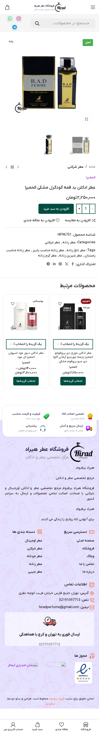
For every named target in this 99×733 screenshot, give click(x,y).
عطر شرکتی (76, 167)
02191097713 (69, 600)
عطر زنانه (69, 242)
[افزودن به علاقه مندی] (60, 303)
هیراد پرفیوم (57, 699)
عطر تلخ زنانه (76, 250)
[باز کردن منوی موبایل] (93, 7)
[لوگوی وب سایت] (49, 7)
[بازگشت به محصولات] (12, 167)
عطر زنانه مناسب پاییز (48, 250)
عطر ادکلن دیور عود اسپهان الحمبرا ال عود (26, 355)
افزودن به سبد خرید (56, 209)
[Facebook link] (72, 264)
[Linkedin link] (54, 264)
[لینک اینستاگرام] (18, 19)
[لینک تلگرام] (14, 27)
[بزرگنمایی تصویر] (86, 119)
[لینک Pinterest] (60, 264)
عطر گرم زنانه (47, 255)
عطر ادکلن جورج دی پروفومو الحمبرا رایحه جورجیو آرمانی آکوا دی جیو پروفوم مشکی (73, 357)
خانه (92, 167)
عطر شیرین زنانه (70, 255)
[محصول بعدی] (6, 167)
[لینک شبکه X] (66, 264)
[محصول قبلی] (18, 167)
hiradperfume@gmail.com (59, 607)
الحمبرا (90, 177)
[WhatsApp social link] (10, 19)
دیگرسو (50, 704)
